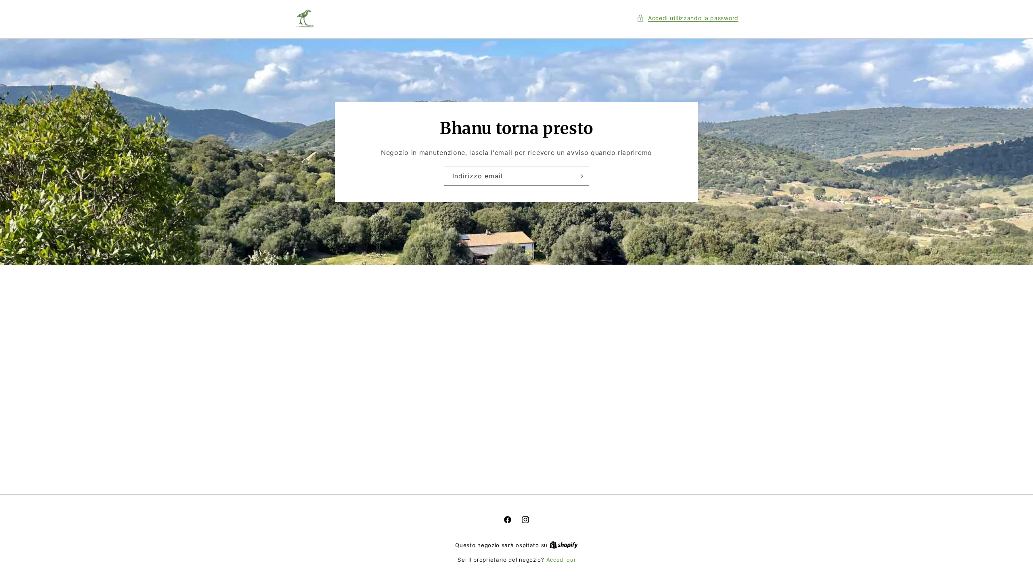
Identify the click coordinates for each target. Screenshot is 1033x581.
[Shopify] (564, 545)
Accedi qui (560, 559)
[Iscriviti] (580, 176)
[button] (687, 18)
